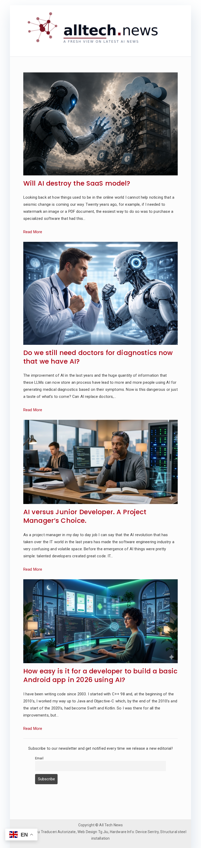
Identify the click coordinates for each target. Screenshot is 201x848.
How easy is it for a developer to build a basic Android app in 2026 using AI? (100, 675)
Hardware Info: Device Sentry (134, 832)
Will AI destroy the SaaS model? (76, 183)
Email (39, 758)
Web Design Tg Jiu (92, 832)
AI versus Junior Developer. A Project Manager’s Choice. (85, 516)
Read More (32, 232)
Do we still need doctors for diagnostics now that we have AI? (98, 357)
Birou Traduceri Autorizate (53, 832)
